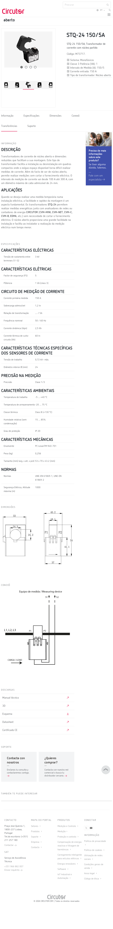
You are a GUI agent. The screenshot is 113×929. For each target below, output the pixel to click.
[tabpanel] (28, 85)
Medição (62, 831)
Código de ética (91, 879)
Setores (35, 826)
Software (62, 869)
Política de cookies (93, 850)
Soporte (35, 837)
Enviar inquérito (12, 870)
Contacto (35, 847)
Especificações (31, 115)
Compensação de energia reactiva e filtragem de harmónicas (70, 846)
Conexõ (75, 115)
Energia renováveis (67, 864)
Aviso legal (89, 873)
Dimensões (56, 115)
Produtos (35, 831)
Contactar (9, 845)
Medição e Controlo (67, 826)
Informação (7, 115)
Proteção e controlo (67, 837)
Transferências (9, 126)
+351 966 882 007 (13, 866)
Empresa (35, 842)
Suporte (31, 126)
